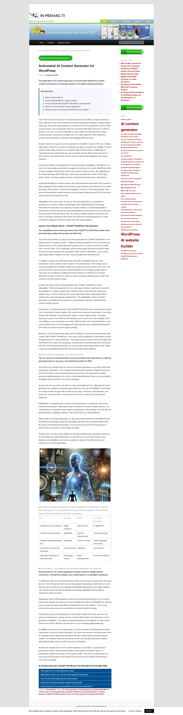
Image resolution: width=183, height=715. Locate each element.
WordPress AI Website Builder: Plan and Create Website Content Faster (130, 71)
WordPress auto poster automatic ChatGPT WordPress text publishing (132, 256)
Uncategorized (50, 689)
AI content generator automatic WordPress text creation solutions (73, 692)
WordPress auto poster (128, 251)
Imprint (78, 706)
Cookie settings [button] (135, 711)
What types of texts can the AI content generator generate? (64, 674)
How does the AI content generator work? (57, 670)
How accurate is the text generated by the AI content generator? (66, 686)
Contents (51, 42)
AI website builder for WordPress (131, 159)
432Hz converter (126, 119)
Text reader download (135, 215)
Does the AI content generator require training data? (61, 682)
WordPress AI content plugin (130, 221)
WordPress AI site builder (129, 230)
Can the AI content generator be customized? (59, 678)
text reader (124, 215)
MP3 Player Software (127, 181)
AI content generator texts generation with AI (88, 694)
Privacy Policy (86, 706)
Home (41, 42)
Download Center (64, 42)
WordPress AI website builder (130, 239)
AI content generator (69, 689)
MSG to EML (132, 188)
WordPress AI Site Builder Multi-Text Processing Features (131, 87)
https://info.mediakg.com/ (99, 706)
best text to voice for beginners (131, 178)
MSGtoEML (124, 188)
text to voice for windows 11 (130, 218)
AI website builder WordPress (130, 167)
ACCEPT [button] (149, 711)
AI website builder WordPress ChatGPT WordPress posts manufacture (130, 172)
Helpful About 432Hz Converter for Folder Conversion (129, 79)
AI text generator (126, 156)
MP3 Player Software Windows (130, 184)
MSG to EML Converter (128, 191)
